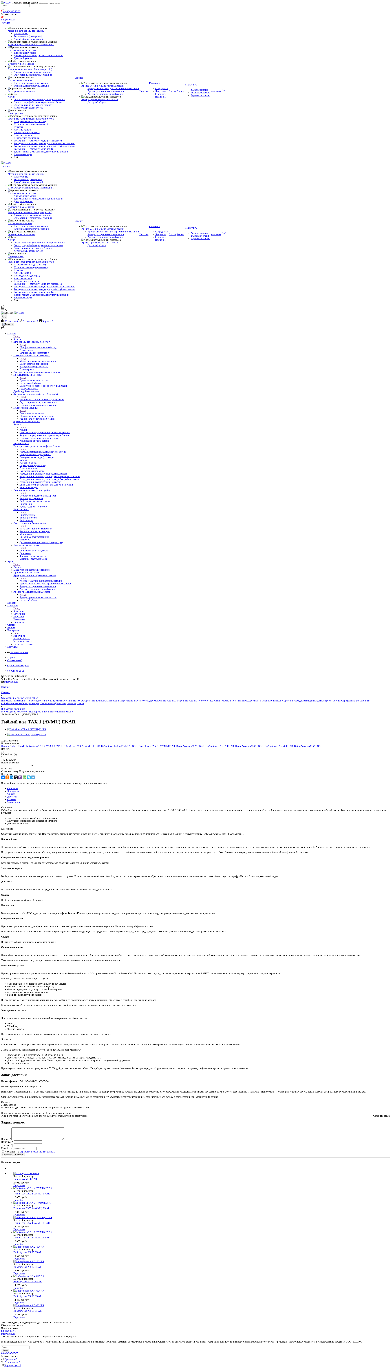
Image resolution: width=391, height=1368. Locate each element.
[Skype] (29, 777)
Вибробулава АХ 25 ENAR (190, 746)
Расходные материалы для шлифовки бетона (43, 451)
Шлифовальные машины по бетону (38, 347)
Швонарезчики (286, 700)
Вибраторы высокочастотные (16, 711)
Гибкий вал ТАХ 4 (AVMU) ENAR (119, 746)
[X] (16, 777)
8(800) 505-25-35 (11, 11)
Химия (23, 429)
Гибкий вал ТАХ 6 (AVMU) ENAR (157, 746)
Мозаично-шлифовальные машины (38, 361)
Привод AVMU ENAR (13, 746)
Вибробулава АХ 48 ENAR (279, 746)
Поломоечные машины (32, 413)
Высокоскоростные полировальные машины (98, 700)
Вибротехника (27, 515)
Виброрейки (38, 711)
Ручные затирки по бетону (59, 711)
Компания (18, 611)
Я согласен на (30, 1151)
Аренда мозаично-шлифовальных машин (41, 581)
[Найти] (2, 9)
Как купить (19, 635)
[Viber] (20, 777)
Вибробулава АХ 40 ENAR (249, 746)
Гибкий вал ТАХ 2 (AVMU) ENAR (44, 746)
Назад (16, 336)
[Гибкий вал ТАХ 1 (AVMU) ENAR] (26, 729)
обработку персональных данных (37, 1151)
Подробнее (19, 1185)
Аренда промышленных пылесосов (38, 597)
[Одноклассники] (7, 777)
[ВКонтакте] (3, 777)
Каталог (17, 339)
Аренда (17, 567)
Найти (5, 1350)
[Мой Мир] (11, 777)
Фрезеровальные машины (257, 700)
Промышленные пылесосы (34, 380)
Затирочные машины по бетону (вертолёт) (42, 399)
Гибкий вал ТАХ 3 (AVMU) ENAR (82, 746)
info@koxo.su (11, 681)
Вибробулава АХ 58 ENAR (308, 746)
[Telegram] (33, 777)
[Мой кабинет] (2, 307)
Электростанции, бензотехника (36, 528)
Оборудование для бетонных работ (38, 495)
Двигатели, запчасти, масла (34, 550)
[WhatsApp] (24, 777)
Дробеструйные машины (162, 700)
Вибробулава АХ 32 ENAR (220, 746)
